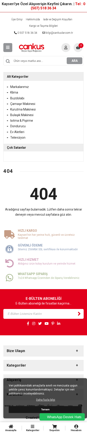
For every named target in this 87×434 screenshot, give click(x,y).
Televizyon (17, 137)
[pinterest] (52, 324)
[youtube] (47, 324)
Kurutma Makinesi (23, 109)
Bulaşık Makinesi (21, 115)
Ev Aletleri (17, 132)
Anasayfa (10, 430)
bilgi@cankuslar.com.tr (59, 32)
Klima (14, 92)
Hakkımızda (33, 19)
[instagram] (33, 324)
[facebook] (28, 324)
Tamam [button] (45, 409)
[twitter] (40, 324)
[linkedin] (58, 324)
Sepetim (54, 430)
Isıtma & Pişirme (21, 120)
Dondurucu (18, 126)
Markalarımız (19, 87)
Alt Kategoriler (18, 76)
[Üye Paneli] (65, 47)
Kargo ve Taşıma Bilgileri (43, 25)
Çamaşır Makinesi (22, 104)
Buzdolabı (17, 98)
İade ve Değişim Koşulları (57, 19)
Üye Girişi (17, 19)
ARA (75, 61)
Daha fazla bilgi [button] (45, 399)
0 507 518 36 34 (27, 32)
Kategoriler (32, 430)
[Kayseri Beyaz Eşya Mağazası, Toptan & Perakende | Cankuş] (31, 47)
